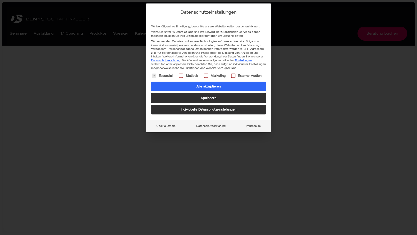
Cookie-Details (165, 126)
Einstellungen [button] (243, 60)
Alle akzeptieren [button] (208, 86)
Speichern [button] (208, 98)
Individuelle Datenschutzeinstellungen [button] (208, 109)
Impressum (254, 126)
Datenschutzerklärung (165, 60)
